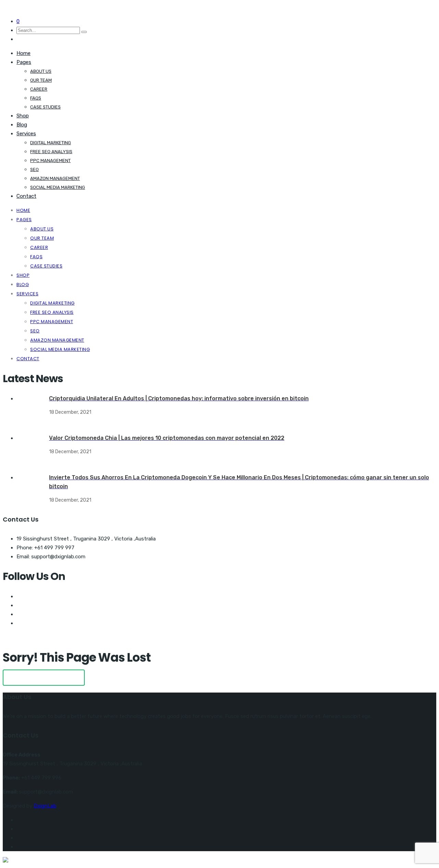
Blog (21, 125)
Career (38, 89)
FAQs (35, 98)
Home (23, 53)
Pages (23, 62)
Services (26, 133)
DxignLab (45, 806)
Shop (22, 116)
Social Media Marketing (57, 187)
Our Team (41, 80)
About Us (40, 71)
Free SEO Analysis (51, 151)
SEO (34, 169)
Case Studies (45, 107)
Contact (26, 196)
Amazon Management (55, 178)
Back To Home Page (43, 677)
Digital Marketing (50, 142)
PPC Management (50, 160)
